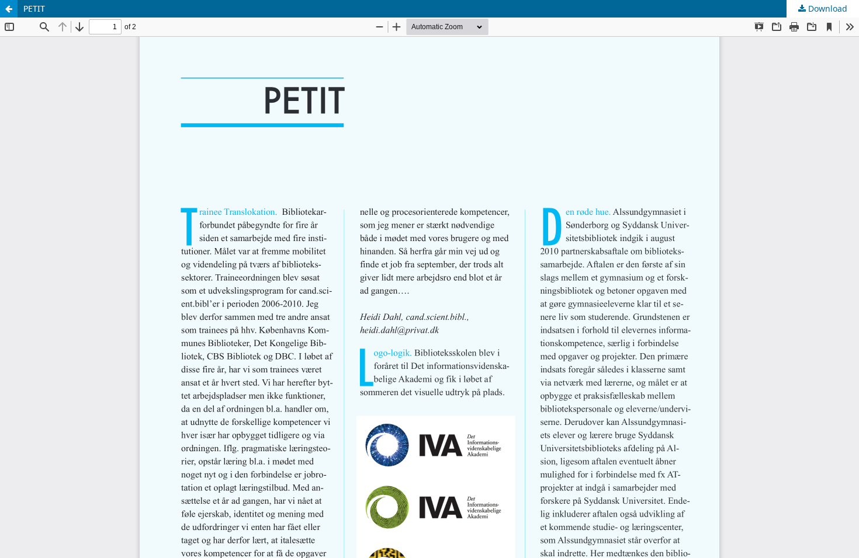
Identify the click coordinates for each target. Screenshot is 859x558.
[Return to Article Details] (9, 9)
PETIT (34, 8)
